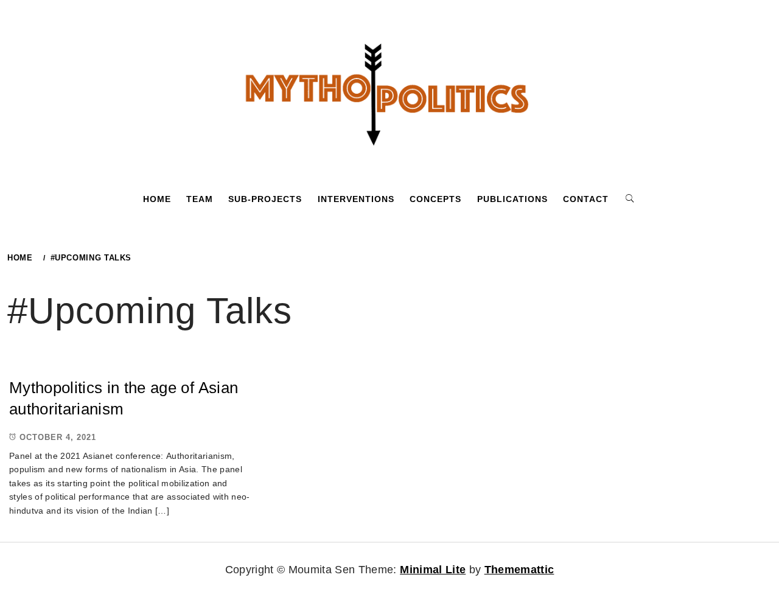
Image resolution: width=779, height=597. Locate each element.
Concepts (435, 199)
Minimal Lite (433, 570)
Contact (586, 199)
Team (199, 199)
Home (157, 199)
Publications (512, 199)
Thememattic (519, 570)
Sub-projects (265, 199)
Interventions (356, 199)
